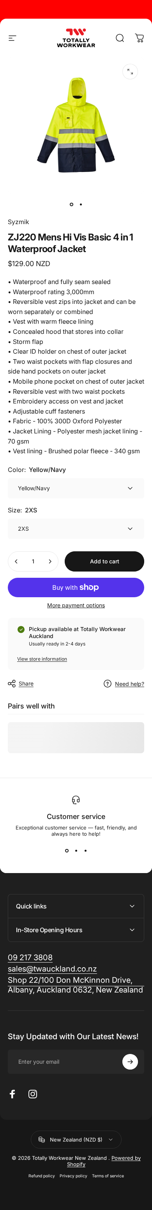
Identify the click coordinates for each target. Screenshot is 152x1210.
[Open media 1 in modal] (130, 71)
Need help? (129, 683)
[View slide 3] (85, 851)
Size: (22, 510)
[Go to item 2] (80, 204)
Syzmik (18, 222)
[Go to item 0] (71, 204)
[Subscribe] (130, 1062)
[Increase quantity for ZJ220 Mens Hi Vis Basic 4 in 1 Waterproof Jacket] (50, 561)
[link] (76, 985)
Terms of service (108, 1175)
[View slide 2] (76, 851)
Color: (37, 469)
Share (26, 683)
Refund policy (41, 1175)
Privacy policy (73, 1175)
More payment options (76, 605)
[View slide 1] (66, 851)
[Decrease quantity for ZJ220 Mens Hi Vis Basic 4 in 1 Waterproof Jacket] (16, 561)
